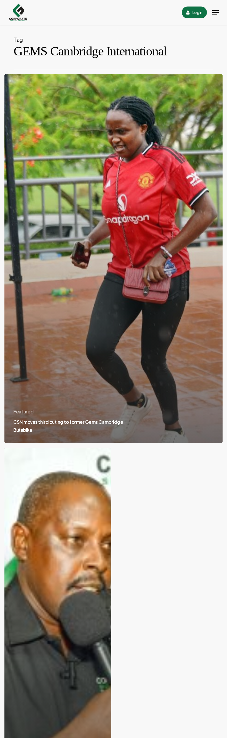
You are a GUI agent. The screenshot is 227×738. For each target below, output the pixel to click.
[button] (215, 12)
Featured (23, 411)
